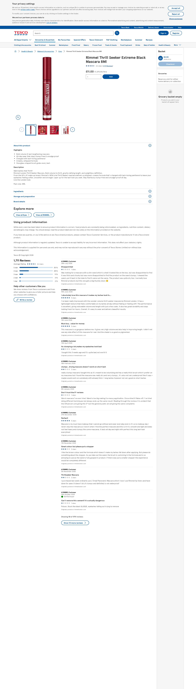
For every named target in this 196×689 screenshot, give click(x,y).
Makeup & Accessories (45, 51)
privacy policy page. (28, 9)
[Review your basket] (160, 58)
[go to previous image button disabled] (21, 129)
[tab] (30, 130)
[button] (125, 27)
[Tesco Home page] (21, 33)
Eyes (60, 51)
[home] (15, 51)
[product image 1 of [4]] (47, 88)
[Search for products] (117, 33)
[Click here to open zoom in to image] (18, 117)
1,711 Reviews (108, 66)
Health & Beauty (27, 51)
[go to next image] (72, 129)
